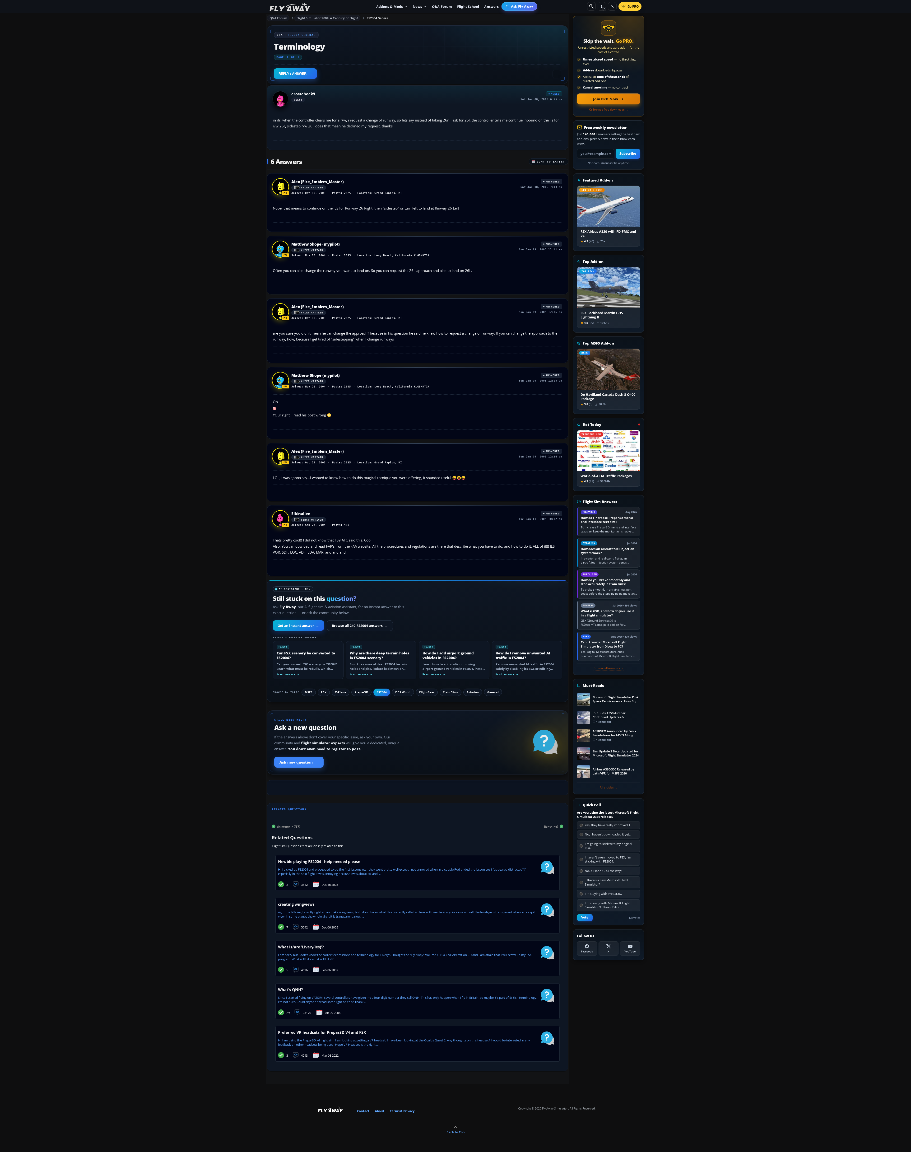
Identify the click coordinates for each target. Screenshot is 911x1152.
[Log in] (612, 6)
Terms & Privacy (402, 1111)
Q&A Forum (278, 18)
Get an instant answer (298, 625)
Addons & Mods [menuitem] (389, 6)
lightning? (551, 826)
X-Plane (340, 692)
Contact (363, 1111)
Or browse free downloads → (608, 110)
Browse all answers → (608, 668)
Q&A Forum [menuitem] (442, 6)
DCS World (402, 692)
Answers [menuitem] (491, 6)
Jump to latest (551, 161)
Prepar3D (361, 692)
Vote (584, 917)
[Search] (591, 6)
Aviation (473, 692)
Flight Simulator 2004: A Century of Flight (327, 18)
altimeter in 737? (289, 826)
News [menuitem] (417, 6)
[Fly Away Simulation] (290, 6)
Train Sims (450, 692)
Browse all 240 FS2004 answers (360, 625)
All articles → (608, 787)
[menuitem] (519, 6)
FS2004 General (378, 18)
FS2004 (382, 692)
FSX (323, 692)
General (493, 692)
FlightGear (426, 692)
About (379, 1111)
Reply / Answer (293, 73)
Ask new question (298, 762)
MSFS (308, 692)
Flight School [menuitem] (468, 6)
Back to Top (455, 1132)
